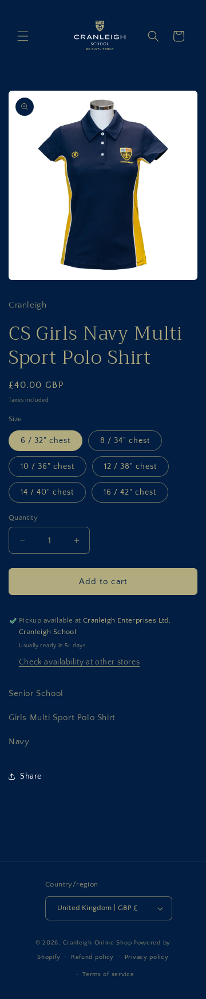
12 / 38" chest (130, 466)
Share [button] (31, 776)
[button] (22, 36)
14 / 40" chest (47, 492)
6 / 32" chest (45, 440)
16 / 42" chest (130, 492)
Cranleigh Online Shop (97, 942)
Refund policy (92, 957)
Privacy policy (147, 957)
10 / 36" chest (47, 466)
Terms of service (108, 974)
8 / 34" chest (125, 440)
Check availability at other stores (79, 662)
